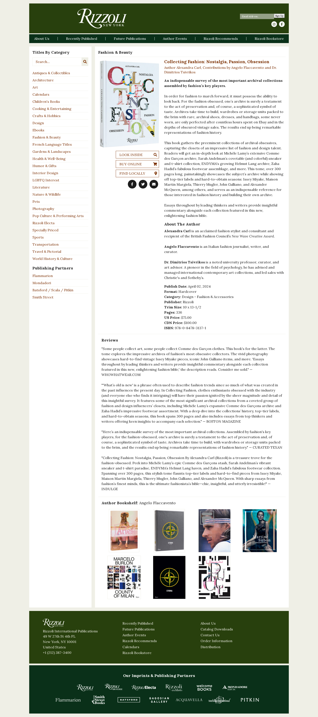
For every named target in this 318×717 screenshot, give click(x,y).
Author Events (134, 635)
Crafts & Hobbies (46, 116)
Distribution (210, 647)
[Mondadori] (235, 688)
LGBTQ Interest (45, 180)
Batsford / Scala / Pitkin (52, 290)
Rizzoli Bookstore (136, 653)
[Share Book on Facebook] (132, 184)
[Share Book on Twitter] (143, 184)
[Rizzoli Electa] (144, 688)
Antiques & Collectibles (51, 73)
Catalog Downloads (217, 629)
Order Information (216, 641)
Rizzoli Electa (43, 223)
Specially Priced (45, 230)
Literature (41, 187)
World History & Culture (52, 258)
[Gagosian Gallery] (159, 700)
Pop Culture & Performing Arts (58, 216)
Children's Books (46, 101)
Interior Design (45, 173)
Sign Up (279, 16)
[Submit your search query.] (85, 61)
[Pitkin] (250, 700)
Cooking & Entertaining (51, 108)
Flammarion (42, 276)
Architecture (43, 80)
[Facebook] (282, 24)
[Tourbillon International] (219, 700)
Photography (43, 208)
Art (35, 87)
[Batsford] (129, 700)
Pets (36, 201)
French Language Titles (52, 144)
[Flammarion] (68, 700)
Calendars (40, 94)
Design (38, 123)
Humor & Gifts (44, 166)
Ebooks (38, 130)
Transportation (45, 244)
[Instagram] (274, 24)
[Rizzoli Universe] (113, 687)
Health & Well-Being (49, 158)
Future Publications (138, 629)
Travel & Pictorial (46, 251)
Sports (38, 237)
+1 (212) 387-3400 (57, 652)
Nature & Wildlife (46, 194)
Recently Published (137, 623)
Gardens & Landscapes (51, 151)
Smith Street (42, 297)
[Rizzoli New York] (102, 18)
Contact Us (210, 635)
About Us (208, 623)
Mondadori (41, 283)
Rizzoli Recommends (139, 641)
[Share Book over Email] (153, 184)
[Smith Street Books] (98, 700)
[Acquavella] (189, 700)
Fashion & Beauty (46, 137)
